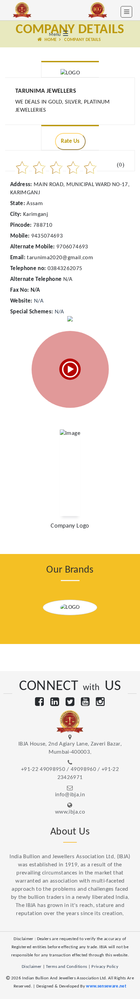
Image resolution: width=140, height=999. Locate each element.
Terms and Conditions (66, 966)
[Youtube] (85, 702)
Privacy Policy (104, 966)
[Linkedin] (55, 702)
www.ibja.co (70, 812)
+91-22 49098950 (43, 769)
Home (50, 40)
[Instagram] (100, 702)
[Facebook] (39, 702)
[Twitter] (70, 702)
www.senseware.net (106, 986)
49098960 (83, 769)
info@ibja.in (70, 795)
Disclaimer (31, 966)
